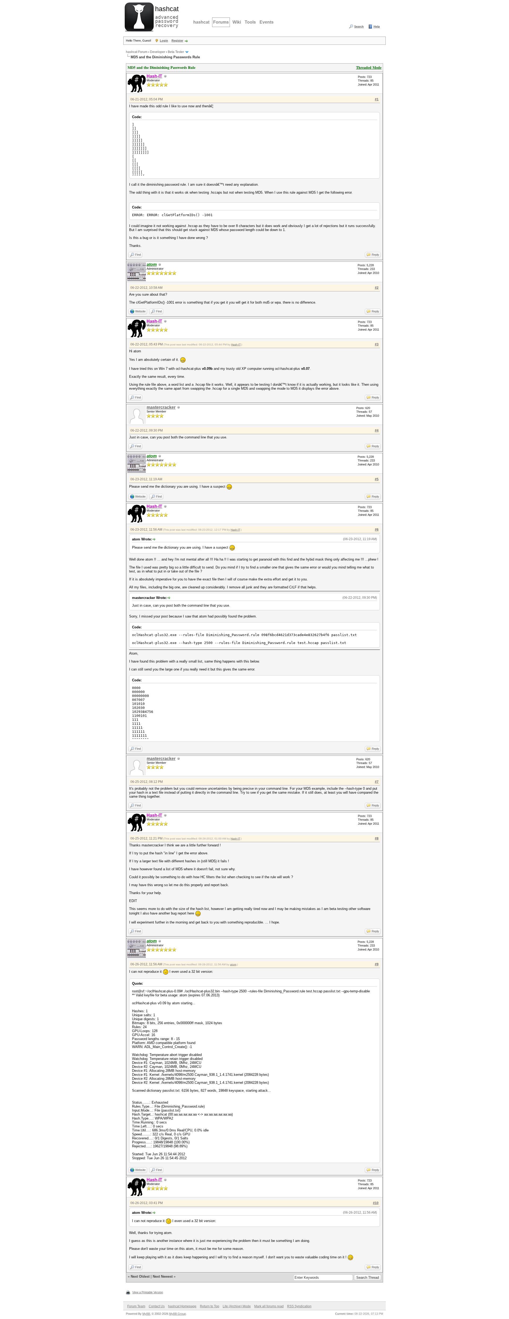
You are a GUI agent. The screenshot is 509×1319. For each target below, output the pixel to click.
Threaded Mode (368, 67)
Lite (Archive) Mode (237, 1306)
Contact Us (157, 1306)
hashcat (201, 22)
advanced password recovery (165, 16)
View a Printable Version (147, 1292)
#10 (376, 1203)
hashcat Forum (136, 52)
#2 (377, 288)
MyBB (146, 1313)
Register (177, 40)
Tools (250, 22)
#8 (377, 838)
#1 (377, 99)
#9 (377, 964)
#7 (377, 782)
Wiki (236, 22)
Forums (221, 22)
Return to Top (209, 1306)
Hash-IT (235, 344)
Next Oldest (140, 1276)
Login (164, 40)
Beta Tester (176, 52)
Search (359, 26)
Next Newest (163, 1276)
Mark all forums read (269, 1306)
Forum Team (136, 1306)
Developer (157, 52)
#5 (377, 479)
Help (377, 26)
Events (267, 22)
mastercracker (161, 407)
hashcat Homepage (182, 1306)
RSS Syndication (299, 1306)
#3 (377, 344)
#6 (377, 529)
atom (233, 964)
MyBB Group (177, 1313)
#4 (377, 430)
